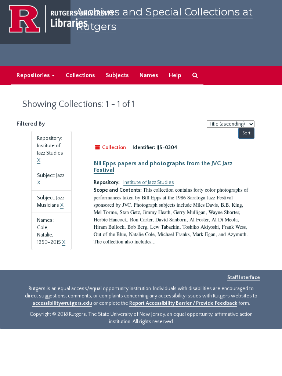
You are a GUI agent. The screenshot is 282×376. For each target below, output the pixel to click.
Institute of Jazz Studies (148, 182)
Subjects (117, 75)
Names (149, 75)
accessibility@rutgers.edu (62, 303)
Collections (80, 75)
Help (175, 75)
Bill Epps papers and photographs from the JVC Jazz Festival (163, 166)
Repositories (34, 75)
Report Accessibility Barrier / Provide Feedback (183, 303)
